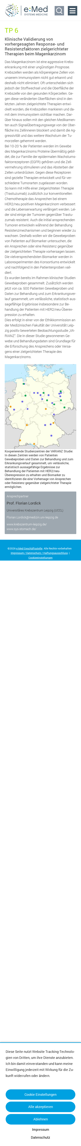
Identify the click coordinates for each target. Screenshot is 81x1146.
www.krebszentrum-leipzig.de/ (27, 524)
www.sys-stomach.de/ (21, 529)
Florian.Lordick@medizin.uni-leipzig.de (32, 517)
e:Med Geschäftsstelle (29, 548)
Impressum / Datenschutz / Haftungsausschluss (39, 553)
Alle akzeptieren (40, 1106)
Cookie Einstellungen (40, 1094)
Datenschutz (40, 1137)
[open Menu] (72, 10)
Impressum (40, 1129)
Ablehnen (40, 1119)
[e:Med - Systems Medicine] (26, 10)
